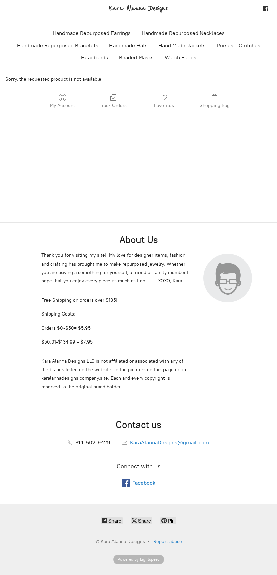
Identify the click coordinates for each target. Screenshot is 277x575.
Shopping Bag (215, 105)
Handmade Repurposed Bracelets (57, 45)
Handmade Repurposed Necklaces (183, 33)
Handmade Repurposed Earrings (92, 33)
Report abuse (167, 541)
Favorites (164, 105)
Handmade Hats (128, 45)
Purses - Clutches (238, 45)
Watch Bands (180, 57)
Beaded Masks (136, 57)
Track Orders (113, 105)
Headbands (94, 57)
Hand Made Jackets (182, 45)
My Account (62, 105)
